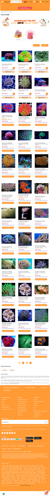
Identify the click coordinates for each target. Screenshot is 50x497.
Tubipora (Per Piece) (39, 197)
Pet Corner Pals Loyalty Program (41, 411)
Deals (15, 467)
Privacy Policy (9, 430)
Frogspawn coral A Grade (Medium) (23, 145)
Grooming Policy (40, 446)
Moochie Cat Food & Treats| (27, 479)
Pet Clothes (27, 465)
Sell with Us (36, 416)
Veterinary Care (10, 482)
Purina (23, 475)
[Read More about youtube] (5, 433)
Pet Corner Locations (28, 468)
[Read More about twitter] (10, 433)
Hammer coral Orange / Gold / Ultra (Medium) (8, 170)
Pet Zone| (7, 475)
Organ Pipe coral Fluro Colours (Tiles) (24, 273)
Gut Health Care (37, 475)
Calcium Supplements (41, 472)
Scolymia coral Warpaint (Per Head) (7, 117)
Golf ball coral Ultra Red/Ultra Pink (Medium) (7, 145)
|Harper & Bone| (30, 473)
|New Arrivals (19, 467)
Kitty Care (20, 413)
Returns (3, 401)
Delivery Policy (21, 445)
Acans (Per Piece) (5, 65)
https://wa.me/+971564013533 (25, 485)
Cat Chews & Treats (6, 479)
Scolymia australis (21, 65)
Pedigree (27, 475)
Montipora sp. (37, 65)
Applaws (25, 473)
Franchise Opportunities (39, 401)
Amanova (36, 473)
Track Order (4, 399)
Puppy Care (20, 415)
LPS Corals (18, 39)
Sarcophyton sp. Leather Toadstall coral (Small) (6, 325)
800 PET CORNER (30, 387)
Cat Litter (33, 465)
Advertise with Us (37, 415)
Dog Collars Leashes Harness (12, 465)
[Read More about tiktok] (15, 433)
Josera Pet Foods (15, 473)
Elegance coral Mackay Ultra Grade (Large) (23, 170)
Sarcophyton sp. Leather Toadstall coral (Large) (23, 299)
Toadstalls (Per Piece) (22, 247)
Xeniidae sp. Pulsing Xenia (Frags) (40, 273)
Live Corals (9, 11)
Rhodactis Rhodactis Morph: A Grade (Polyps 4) (7, 351)
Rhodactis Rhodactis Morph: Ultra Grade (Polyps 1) (41, 351)
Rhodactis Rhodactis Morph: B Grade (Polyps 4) (24, 351)
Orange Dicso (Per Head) (23, 195)
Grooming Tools (24, 478)
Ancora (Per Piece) (5, 222)
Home (2, 11)
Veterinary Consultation (33, 467)
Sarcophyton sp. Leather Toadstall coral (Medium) (40, 299)
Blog (35, 409)
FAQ (34, 407)
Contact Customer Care (8, 124)
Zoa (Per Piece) (38, 222)
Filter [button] (46, 45)
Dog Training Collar (36, 480)
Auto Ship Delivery (21, 407)
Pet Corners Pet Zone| (33, 476)
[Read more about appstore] (30, 438)
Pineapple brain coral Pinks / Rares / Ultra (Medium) (7, 197)
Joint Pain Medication (6, 478)
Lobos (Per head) (5, 247)
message (8, 390)
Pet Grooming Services (6, 409)
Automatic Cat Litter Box (18, 480)
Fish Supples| (38, 471)
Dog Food (4, 465)
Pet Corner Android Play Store (15, 469)
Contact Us (4, 405)
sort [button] (37, 45)
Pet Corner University (30, 483)
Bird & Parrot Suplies (32, 478)
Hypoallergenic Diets (6, 473)
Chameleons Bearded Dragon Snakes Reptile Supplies (24, 472)
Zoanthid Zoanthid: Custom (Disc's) (23, 325)
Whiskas (31, 475)
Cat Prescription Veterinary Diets (11, 471)
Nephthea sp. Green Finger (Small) (7, 299)
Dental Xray (13, 476)
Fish (5, 11)
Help (2, 403)
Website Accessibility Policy (14, 448)
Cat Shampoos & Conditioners (29, 469)
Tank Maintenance (5, 407)
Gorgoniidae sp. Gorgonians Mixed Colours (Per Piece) (7, 273)
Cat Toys (19, 479)
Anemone (30, 39)
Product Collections (22, 411)
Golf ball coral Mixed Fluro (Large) (40, 119)
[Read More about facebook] (2, 433)
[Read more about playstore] (38, 438)
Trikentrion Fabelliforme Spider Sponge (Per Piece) (41, 247)
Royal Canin (22, 465)
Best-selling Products (22, 409)
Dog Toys (14, 479)
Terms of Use (28, 429)
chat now (44, 387)
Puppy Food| (19, 475)
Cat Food (37, 465)
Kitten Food (12, 475)
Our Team (36, 405)
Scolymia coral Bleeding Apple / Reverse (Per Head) (24, 119)
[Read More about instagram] (7, 433)
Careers (35, 399)
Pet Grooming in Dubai (20, 483)
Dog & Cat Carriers (16, 478)
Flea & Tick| (11, 467)
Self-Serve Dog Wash (22, 401)
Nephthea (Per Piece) (22, 222)
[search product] (20, 1)
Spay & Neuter (41, 476)
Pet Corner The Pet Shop (21, 476)
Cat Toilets (39, 469)
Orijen (21, 473)
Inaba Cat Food (37, 479)
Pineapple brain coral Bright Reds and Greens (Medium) (41, 170)
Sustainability (36, 413)
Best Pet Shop (37, 468)
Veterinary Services (22, 405)
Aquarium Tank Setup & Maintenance (15, 468)
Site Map (4, 448)
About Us (36, 403)
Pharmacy (25, 467)
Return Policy (31, 446)
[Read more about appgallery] (30, 441)
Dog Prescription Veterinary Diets (27, 471)
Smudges (6, 467)
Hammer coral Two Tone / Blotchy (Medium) (41, 145)
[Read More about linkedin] (12, 433)
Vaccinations (7, 476)
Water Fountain (28, 480)
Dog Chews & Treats (42, 478)
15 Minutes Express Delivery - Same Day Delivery (25, 482)
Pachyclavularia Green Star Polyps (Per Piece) (40, 325)
